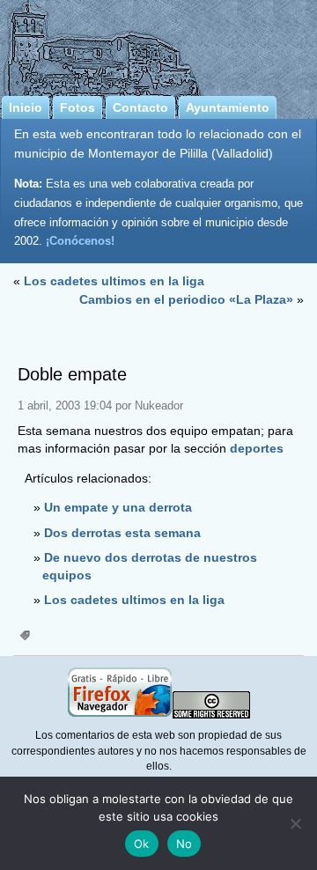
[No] (295, 823)
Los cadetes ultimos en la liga (114, 281)
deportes (257, 448)
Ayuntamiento (227, 107)
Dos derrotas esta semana (122, 533)
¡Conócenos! (80, 240)
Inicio (25, 107)
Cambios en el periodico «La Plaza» (186, 299)
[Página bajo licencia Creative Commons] (211, 715)
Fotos (77, 107)
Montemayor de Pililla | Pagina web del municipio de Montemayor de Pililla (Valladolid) (158, 45)
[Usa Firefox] (120, 715)
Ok (142, 844)
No (184, 844)
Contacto (140, 107)
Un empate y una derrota (118, 507)
